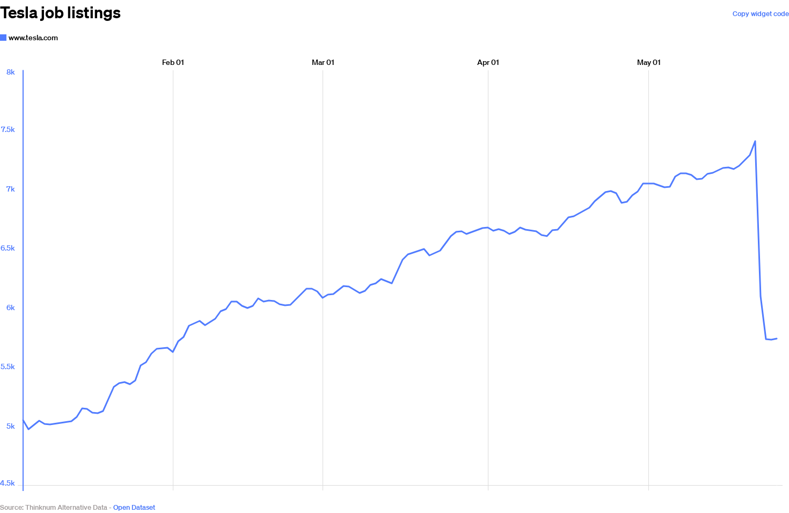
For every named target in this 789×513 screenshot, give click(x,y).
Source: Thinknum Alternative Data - (56, 507)
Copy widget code (761, 13)
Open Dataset (134, 507)
